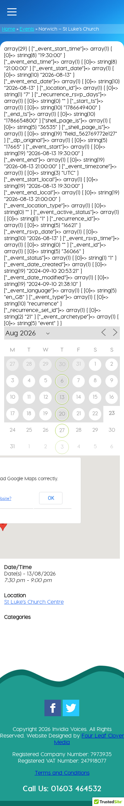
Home (8, 29)
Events (27, 29)
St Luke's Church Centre (34, 602)
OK (51, 498)
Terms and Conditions (62, 773)
